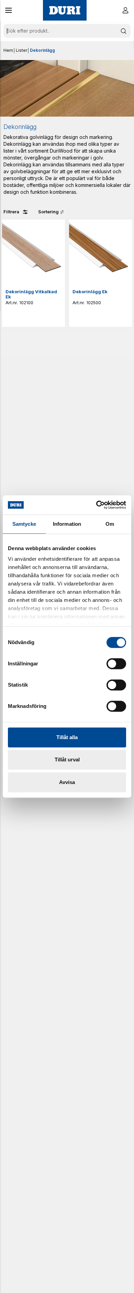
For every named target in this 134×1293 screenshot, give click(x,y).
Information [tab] (67, 524)
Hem (8, 50)
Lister (21, 50)
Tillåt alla (67, 737)
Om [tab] (109, 524)
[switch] (116, 663)
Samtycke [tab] (24, 524)
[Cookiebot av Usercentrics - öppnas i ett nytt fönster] (96, 504)
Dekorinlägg (42, 50)
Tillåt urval (67, 759)
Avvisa (67, 782)
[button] (8, 10)
